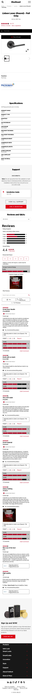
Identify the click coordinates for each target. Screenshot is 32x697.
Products (9, 6)
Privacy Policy (21, 686)
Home (2, 6)
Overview (7, 31)
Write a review (5, 25)
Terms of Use (23, 688)
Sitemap (16, 689)
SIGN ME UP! (8, 636)
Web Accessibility (10, 686)
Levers (15, 6)
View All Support (16, 202)
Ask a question (16, 25)
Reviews (5, 219)
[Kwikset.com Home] (16, 2)
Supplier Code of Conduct (9, 688)
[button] (16, 44)
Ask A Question (16, 206)
